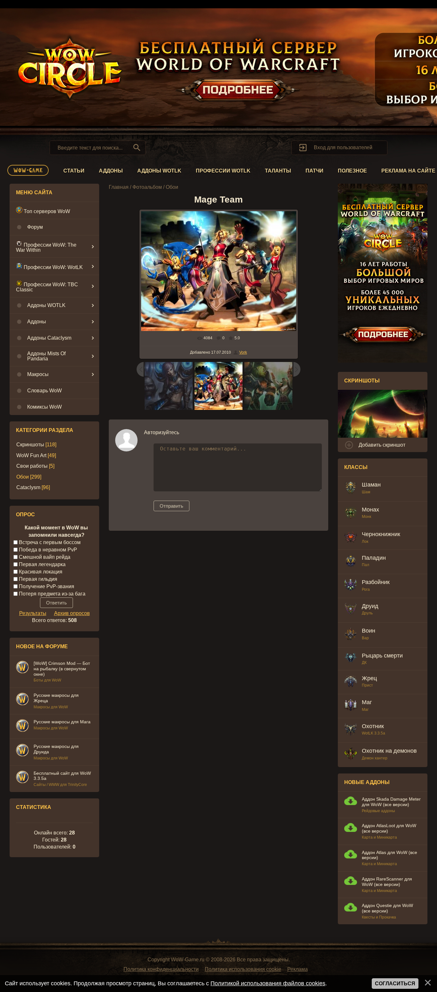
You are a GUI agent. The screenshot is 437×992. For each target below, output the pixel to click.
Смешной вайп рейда (44, 557)
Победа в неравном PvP (48, 549)
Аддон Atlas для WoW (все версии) (389, 855)
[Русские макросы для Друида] (22, 751)
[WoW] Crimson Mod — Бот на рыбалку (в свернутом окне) (62, 669)
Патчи (314, 170)
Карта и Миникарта (379, 837)
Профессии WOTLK (223, 170)
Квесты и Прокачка (379, 917)
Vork (243, 352)
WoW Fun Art (31, 455)
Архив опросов (72, 613)
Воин (368, 630)
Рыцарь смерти (382, 655)
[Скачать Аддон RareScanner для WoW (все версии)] (350, 881)
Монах (370, 509)
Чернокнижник (381, 534)
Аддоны (111, 170)
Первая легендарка (42, 564)
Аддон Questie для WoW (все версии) (387, 908)
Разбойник (376, 582)
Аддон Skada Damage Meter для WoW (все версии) (391, 801)
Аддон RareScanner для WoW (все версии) (387, 881)
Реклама (297, 969)
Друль (367, 613)
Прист (367, 685)
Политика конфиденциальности (161, 969)
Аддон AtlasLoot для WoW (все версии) (389, 828)
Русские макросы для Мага (62, 721)
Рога (366, 589)
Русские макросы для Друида (56, 749)
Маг (367, 702)
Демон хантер (374, 758)
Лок (365, 541)
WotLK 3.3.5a (373, 733)
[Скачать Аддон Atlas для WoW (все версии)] (350, 855)
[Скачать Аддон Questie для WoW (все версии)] (350, 908)
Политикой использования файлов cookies (268, 983)
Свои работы (32, 466)
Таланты (278, 170)
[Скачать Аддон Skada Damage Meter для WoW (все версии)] (350, 801)
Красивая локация (40, 571)
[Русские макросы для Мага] (22, 726)
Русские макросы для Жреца (56, 698)
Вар (365, 638)
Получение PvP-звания (46, 586)
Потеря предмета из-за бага (52, 593)
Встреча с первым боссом (50, 542)
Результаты (32, 613)
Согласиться (395, 983)
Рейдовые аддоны (378, 811)
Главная (119, 187)
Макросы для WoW (51, 707)
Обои (22, 477)
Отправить (171, 506)
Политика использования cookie (243, 969)
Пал (365, 565)
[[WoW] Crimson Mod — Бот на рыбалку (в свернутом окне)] (22, 668)
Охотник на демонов (389, 751)
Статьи (73, 170)
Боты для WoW (47, 680)
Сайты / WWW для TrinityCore (60, 784)
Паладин (374, 558)
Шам (366, 492)
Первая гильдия (38, 578)
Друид (370, 606)
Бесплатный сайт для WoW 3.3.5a (62, 776)
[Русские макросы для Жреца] (22, 700)
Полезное (352, 170)
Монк (366, 516)
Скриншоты (30, 444)
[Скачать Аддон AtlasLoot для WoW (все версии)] (350, 828)
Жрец (369, 678)
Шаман (371, 484)
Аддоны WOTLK (159, 170)
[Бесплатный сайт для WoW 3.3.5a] (22, 778)
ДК (364, 662)
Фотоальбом (147, 187)
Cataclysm (28, 487)
